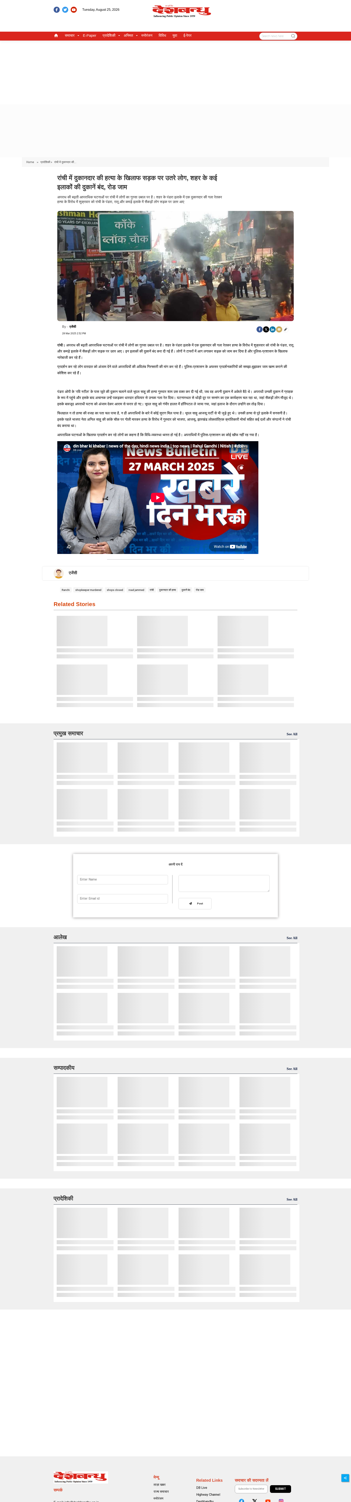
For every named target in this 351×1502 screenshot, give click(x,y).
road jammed (136, 589)
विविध (162, 35)
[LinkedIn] (272, 329)
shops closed (115, 589)
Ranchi (66, 589)
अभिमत (128, 35)
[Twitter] (266, 329)
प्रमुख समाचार (68, 733)
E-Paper (89, 35)
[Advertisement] (175, 71)
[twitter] (65, 10)
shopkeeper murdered (88, 589)
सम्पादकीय (64, 1068)
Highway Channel (208, 1495)
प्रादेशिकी (109, 35)
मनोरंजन (146, 35)
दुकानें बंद (186, 589)
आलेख (60, 937)
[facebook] (57, 10)
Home (30, 162)
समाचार (70, 35)
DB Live (201, 1488)
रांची (152, 589)
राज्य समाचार (161, 1491)
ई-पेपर (187, 35)
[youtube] (74, 10)
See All (292, 734)
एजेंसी (72, 327)
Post (199, 903)
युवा (174, 35)
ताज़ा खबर (160, 1485)
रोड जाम (200, 589)
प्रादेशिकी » (46, 162)
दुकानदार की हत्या (167, 589)
